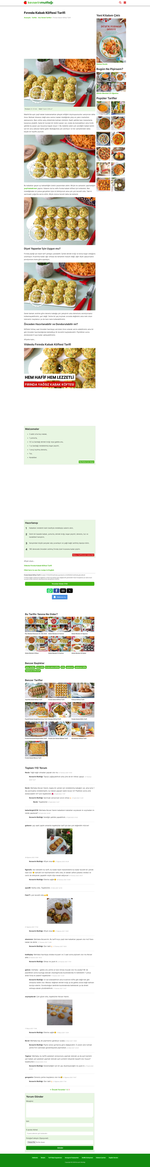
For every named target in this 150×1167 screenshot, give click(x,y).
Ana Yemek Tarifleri (45, 17)
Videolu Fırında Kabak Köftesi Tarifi (38, 566)
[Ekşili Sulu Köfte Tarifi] (103, 139)
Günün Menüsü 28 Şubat (79, 653)
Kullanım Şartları (101, 1157)
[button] (50, 590)
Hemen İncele (101, 64)
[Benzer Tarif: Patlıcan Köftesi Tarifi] (83, 690)
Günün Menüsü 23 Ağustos (107, 93)
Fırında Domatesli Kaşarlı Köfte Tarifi (36, 738)
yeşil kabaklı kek (30, 188)
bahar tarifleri (30, 667)
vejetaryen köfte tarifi (33, 671)
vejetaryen (69, 667)
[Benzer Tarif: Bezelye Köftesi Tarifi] (59, 709)
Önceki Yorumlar (57, 1090)
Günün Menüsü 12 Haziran (56, 653)
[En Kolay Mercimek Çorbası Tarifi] (103, 108)
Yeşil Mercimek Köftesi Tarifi (33, 699)
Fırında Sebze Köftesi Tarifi (56, 699)
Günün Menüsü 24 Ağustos (80, 633)
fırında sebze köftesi (52, 667)
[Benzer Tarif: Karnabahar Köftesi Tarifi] (83, 729)
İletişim (43, 1157)
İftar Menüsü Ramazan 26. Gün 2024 (36, 633)
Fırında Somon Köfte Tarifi (79, 719)
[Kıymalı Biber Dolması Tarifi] (118, 154)
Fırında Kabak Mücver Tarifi (33, 758)
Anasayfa (27, 17)
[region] (59, 38)
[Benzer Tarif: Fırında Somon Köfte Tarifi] (83, 709)
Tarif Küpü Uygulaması (55, 1157)
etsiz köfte (40, 667)
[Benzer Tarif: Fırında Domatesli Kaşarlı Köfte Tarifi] (36, 729)
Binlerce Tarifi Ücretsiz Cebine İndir (83, 555)
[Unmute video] (59, 368)
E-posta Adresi (32, 1130)
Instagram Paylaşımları (72, 1157)
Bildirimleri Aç (61, 597)
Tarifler (34, 17)
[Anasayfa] (39, 3)
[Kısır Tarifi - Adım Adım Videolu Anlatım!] (103, 123)
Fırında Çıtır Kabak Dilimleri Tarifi (58, 738)
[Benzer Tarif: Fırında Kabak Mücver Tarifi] (36, 748)
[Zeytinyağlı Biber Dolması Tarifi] (118, 108)
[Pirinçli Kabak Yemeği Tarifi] (118, 139)
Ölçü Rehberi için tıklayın (86, 462)
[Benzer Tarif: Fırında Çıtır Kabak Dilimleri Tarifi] (59, 729)
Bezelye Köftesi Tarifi (54, 719)
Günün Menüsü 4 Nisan (32, 653)
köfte (63, 667)
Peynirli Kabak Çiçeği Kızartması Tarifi (36, 719)
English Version (113, 1157)
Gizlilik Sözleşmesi (87, 1157)
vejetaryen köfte (80, 667)
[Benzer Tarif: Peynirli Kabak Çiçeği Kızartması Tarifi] (36, 709)
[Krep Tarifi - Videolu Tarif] (118, 123)
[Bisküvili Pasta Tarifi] (103, 169)
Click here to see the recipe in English (39, 570)
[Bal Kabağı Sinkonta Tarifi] (103, 184)
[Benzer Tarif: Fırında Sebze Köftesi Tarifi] (59, 690)
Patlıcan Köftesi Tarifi (78, 699)
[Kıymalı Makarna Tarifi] (118, 169)
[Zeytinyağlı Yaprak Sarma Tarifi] (118, 184)
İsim (27, 1121)
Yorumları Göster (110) (60, 584)
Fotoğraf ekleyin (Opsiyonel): (37, 1138)
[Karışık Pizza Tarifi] (103, 154)
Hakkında (35, 1157)
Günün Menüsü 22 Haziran (56, 633)
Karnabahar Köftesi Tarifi (79, 738)
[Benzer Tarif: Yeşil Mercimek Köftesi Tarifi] (36, 690)
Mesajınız (29, 1101)
